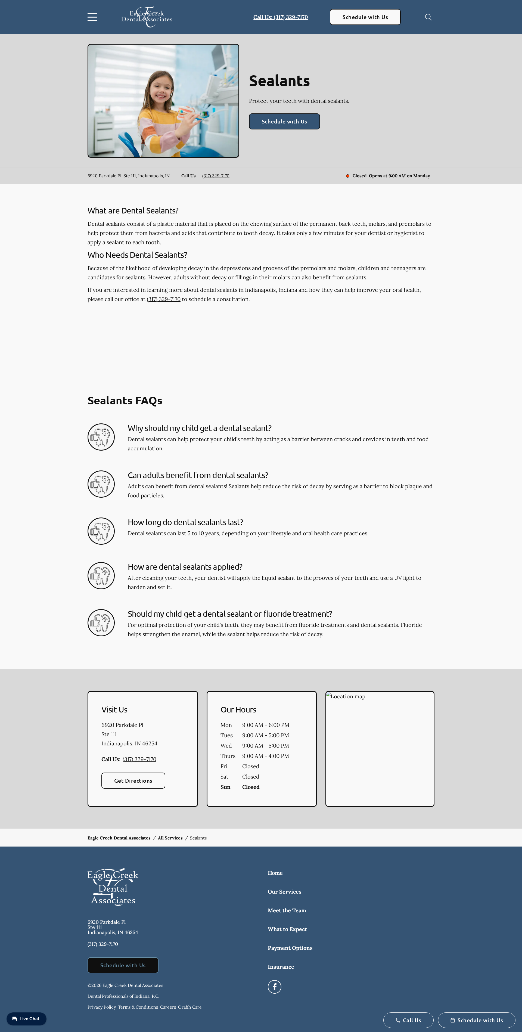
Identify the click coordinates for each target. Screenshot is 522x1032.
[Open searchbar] (428, 17)
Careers (168, 1007)
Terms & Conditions (138, 1007)
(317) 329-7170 (215, 175)
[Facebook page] (274, 987)
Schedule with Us (365, 16)
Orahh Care (190, 1007)
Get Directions (133, 780)
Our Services (285, 891)
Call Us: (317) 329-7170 (280, 17)
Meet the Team (287, 910)
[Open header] (94, 17)
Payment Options (290, 947)
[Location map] (380, 749)
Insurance (281, 966)
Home (275, 872)
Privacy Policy (102, 1007)
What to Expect (287, 929)
